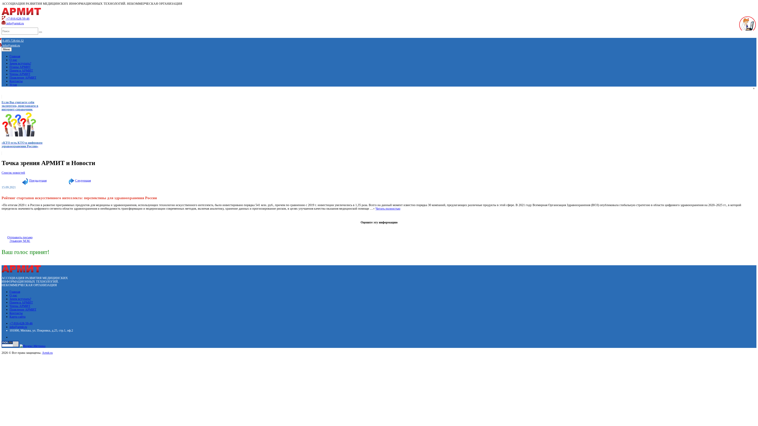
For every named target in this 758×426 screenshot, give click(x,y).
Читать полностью (387, 208)
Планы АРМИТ (20, 67)
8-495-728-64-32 (13, 40)
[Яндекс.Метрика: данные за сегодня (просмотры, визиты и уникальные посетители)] (32, 346)
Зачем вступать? (20, 63)
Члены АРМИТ (19, 74)
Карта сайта (17, 316)
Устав (13, 84)
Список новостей (13, 172)
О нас (13, 60)
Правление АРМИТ (22, 77)
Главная (14, 56)
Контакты (16, 81)
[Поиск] (40, 32)
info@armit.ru (15, 23)
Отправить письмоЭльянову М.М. (20, 239)
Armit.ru (47, 352)
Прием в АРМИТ (21, 70)
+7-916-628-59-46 (17, 18)
